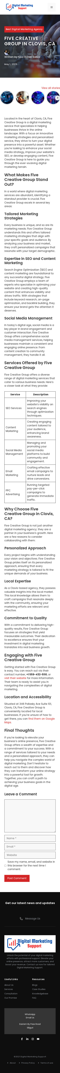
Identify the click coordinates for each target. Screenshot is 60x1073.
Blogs (34, 985)
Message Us (32, 918)
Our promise (10, 997)
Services (8, 989)
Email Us (30, 1017)
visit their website (15, 678)
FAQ (34, 997)
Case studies (38, 989)
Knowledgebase (40, 993)
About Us (8, 985)
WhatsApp (30, 1014)
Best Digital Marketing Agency (24, 29)
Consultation (10, 993)
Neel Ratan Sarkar (29, 57)
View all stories (51, 88)
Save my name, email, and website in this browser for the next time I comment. (31, 865)
